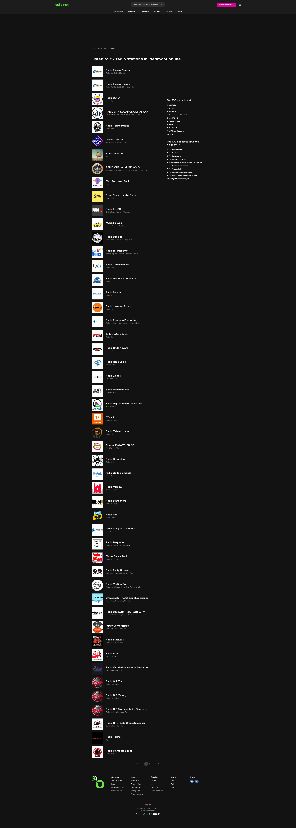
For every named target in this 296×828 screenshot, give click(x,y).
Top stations (118, 11)
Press (113, 784)
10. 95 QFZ (171, 134)
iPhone (173, 781)
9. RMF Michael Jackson (175, 131)
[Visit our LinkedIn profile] (192, 781)
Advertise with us (117, 787)
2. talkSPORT (171, 108)
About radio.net (116, 781)
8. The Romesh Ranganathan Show (179, 172)
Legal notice (135, 787)
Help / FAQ (154, 787)
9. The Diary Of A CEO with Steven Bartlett (182, 175)
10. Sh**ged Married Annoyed (178, 179)
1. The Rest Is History (174, 149)
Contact (153, 781)
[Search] (162, 4)
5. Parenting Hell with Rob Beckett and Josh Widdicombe (185, 162)
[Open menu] (240, 4)
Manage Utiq (135, 791)
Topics (179, 11)
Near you (157, 11)
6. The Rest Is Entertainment (177, 166)
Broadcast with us (117, 791)
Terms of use (135, 781)
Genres (169, 11)
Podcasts (131, 11)
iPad (172, 784)
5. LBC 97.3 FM (172, 118)
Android (173, 787)
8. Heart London (173, 128)
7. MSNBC (170, 124)
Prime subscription (157, 791)
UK (149, 805)
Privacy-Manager (137, 794)
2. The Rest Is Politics (175, 153)
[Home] (92, 49)
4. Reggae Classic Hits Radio (177, 115)
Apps (152, 784)
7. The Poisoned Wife (174, 169)
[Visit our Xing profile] (197, 781)
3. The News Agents (174, 156)
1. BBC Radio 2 (172, 105)
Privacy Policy (136, 784)
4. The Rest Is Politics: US (176, 159)
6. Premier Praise (173, 121)
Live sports (145, 11)
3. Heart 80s (171, 112)
